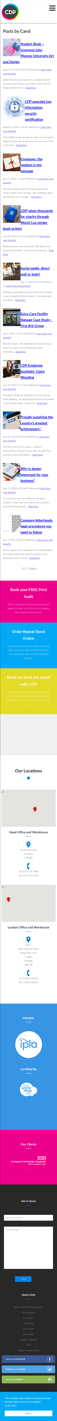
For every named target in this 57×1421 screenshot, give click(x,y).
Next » (33, 568)
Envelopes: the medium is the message (31, 165)
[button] (35, 809)
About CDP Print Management (28, 1307)
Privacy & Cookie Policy (29, 1351)
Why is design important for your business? (34, 474)
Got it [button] (28, 1413)
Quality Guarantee (28, 1340)
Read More (31, 88)
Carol (43, 70)
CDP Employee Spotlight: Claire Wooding (32, 371)
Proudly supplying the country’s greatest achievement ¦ (36, 423)
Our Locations (28, 1313)
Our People (28, 1329)
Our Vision (28, 1323)
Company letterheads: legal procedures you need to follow (36, 526)
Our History (28, 1318)
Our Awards (28, 1334)
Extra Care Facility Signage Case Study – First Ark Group (36, 320)
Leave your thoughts (20, 286)
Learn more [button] (11, 1405)
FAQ (28, 1345)
